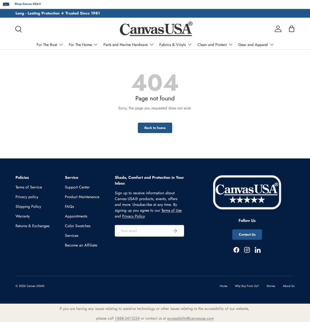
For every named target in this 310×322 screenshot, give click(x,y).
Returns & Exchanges (32, 226)
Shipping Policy (28, 206)
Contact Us (247, 234)
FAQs (69, 206)
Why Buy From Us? (247, 286)
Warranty (23, 216)
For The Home (80, 44)
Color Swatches (77, 226)
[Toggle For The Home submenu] (96, 44)
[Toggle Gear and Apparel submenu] (272, 44)
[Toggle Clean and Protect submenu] (230, 44)
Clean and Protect (212, 44)
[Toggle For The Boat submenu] (61, 44)
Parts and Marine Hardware (125, 44)
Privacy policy (27, 197)
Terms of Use (171, 210)
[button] (291, 28)
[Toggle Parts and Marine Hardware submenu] (152, 44)
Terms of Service (29, 187)
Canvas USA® (35, 286)
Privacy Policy (133, 216)
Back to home (155, 127)
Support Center (77, 187)
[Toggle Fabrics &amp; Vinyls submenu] (190, 44)
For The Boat (47, 44)
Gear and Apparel (253, 44)
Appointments (76, 216)
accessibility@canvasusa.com (190, 318)
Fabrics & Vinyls (172, 44)
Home (223, 286)
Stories (271, 286)
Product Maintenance (82, 197)
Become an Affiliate (81, 245)
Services (71, 235)
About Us (288, 286)
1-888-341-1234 (127, 318)
